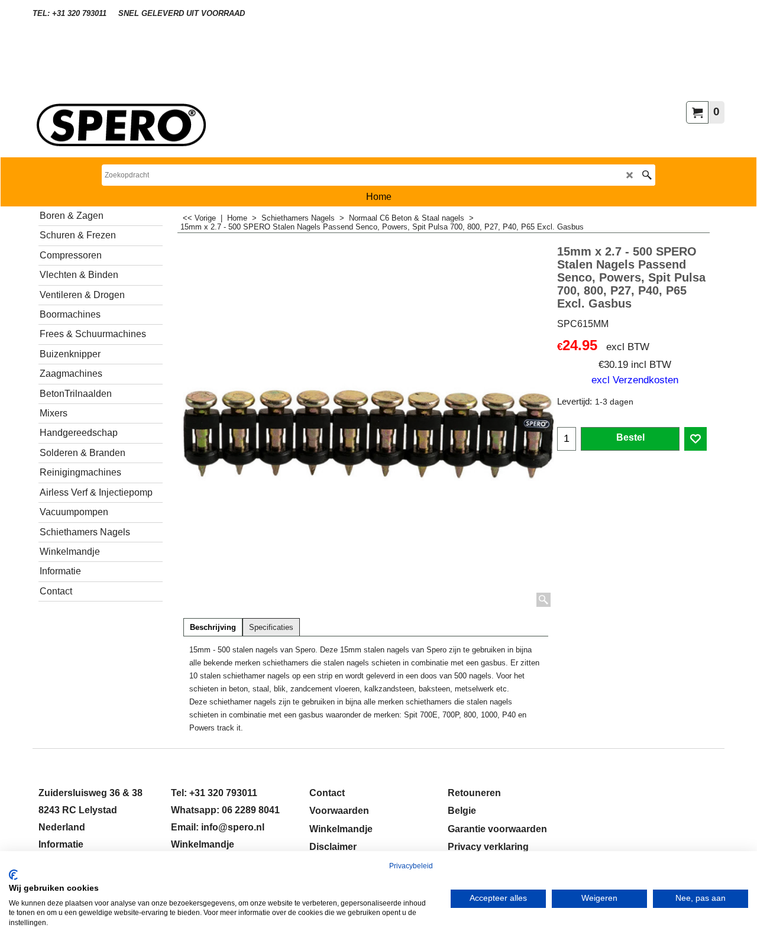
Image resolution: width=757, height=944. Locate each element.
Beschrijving (213, 627)
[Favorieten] (695, 439)
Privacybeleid (411, 866)
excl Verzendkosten (634, 380)
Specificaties (271, 627)
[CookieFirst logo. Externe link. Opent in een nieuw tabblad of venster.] (13, 874)
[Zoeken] (646, 175)
